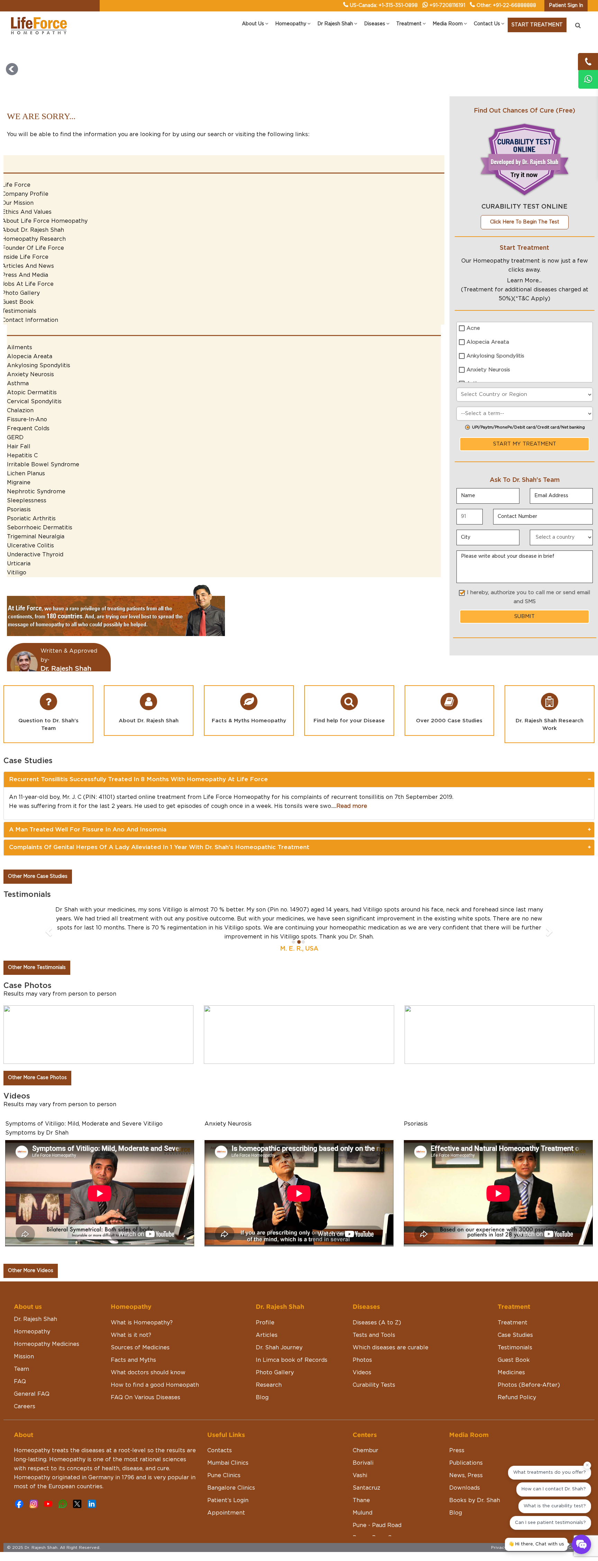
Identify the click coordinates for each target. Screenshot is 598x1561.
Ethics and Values (27, 212)
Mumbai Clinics (227, 1445)
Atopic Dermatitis (32, 392)
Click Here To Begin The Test (524, 222)
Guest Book (18, 302)
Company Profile (25, 194)
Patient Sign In (566, 5)
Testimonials (19, 311)
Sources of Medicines (140, 1329)
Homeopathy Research (34, 239)
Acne (473, 328)
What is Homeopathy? (142, 1304)
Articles (267, 1317)
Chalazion (20, 410)
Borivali (363, 1445)
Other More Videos (30, 1252)
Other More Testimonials (37, 949)
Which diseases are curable (390, 1329)
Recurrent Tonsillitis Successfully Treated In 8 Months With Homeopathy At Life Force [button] (138, 779)
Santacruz (366, 1470)
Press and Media (25, 275)
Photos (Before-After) (529, 1367)
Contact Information (30, 320)
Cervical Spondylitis (34, 401)
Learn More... (524, 280)
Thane (361, 1482)
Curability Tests (374, 1367)
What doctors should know (148, 1354)
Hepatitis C (22, 455)
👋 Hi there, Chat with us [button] (536, 1544)
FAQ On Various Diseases (145, 1379)
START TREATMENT (537, 25)
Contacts (219, 1432)
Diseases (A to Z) (377, 1304)
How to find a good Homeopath (155, 1367)
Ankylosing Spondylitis (38, 365)
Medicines (511, 1354)
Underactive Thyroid (35, 554)
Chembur (365, 1432)
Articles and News (28, 266)
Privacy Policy (506, 1529)
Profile (265, 1304)
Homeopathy (32, 1313)
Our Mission (18, 203)
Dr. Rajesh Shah (35, 1301)
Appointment (226, 1495)
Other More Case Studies (37, 876)
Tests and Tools (374, 1317)
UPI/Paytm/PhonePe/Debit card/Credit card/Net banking (528, 427)
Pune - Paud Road (377, 1507)
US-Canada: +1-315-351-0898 (384, 5)
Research (269, 1367)
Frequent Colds (28, 428)
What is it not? (131, 1317)
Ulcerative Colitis (30, 545)
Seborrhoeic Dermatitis (39, 527)
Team (21, 1351)
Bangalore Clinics (231, 1470)
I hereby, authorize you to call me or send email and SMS (528, 597)
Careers (24, 1388)
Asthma (18, 383)
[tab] (299, 779)
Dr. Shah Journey (279, 1329)
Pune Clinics (224, 1457)
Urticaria (18, 563)
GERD (15, 437)
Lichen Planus (26, 473)
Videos (362, 1354)
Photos (362, 1342)
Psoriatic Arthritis (31, 518)
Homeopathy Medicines (46, 1326)
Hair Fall (18, 446)
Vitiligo (16, 572)
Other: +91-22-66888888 (506, 5)
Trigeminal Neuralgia (35, 536)
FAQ (20, 1363)
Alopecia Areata (29, 356)
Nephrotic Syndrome (36, 491)
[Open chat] (581, 1544)
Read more (351, 806)
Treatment (512, 1304)
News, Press (466, 1457)
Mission (24, 1338)
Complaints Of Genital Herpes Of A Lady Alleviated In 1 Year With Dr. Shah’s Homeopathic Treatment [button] (159, 847)
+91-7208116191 (447, 5)
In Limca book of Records (291, 1342)
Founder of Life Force (33, 248)
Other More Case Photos (37, 1059)
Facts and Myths (133, 1342)
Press (456, 1432)
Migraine (18, 482)
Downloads (464, 1470)
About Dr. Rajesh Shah (33, 230)
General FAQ (31, 1376)
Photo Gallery (21, 293)
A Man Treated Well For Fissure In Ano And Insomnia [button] (87, 829)
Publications (466, 1445)
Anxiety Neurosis (30, 374)
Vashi (360, 1457)
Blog (262, 1379)
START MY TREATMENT (524, 444)
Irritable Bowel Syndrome (43, 464)
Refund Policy (517, 1379)
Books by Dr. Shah (474, 1482)
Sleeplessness (26, 500)
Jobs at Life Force (28, 284)
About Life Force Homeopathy (45, 221)
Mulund (362, 1495)
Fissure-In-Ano (27, 419)
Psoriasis (19, 509)
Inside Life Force (25, 257)
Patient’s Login (227, 1482)
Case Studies (515, 1317)
